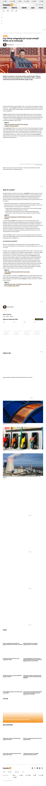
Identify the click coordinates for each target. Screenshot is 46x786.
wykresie (39, 134)
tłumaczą (9, 128)
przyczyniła (26, 193)
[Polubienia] (1, 12)
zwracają (33, 255)
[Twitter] (35, 768)
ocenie (5, 114)
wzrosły (19, 118)
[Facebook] (32, 768)
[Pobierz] (1, 20)
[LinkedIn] (37, 768)
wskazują (24, 278)
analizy (14, 107)
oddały (21, 275)
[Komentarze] (1, 14)
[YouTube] (40, 768)
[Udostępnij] (1, 23)
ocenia (10, 234)
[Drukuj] (1, 17)
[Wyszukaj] (30, 5)
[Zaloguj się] (37, 5)
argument (13, 220)
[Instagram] (42, 768)
